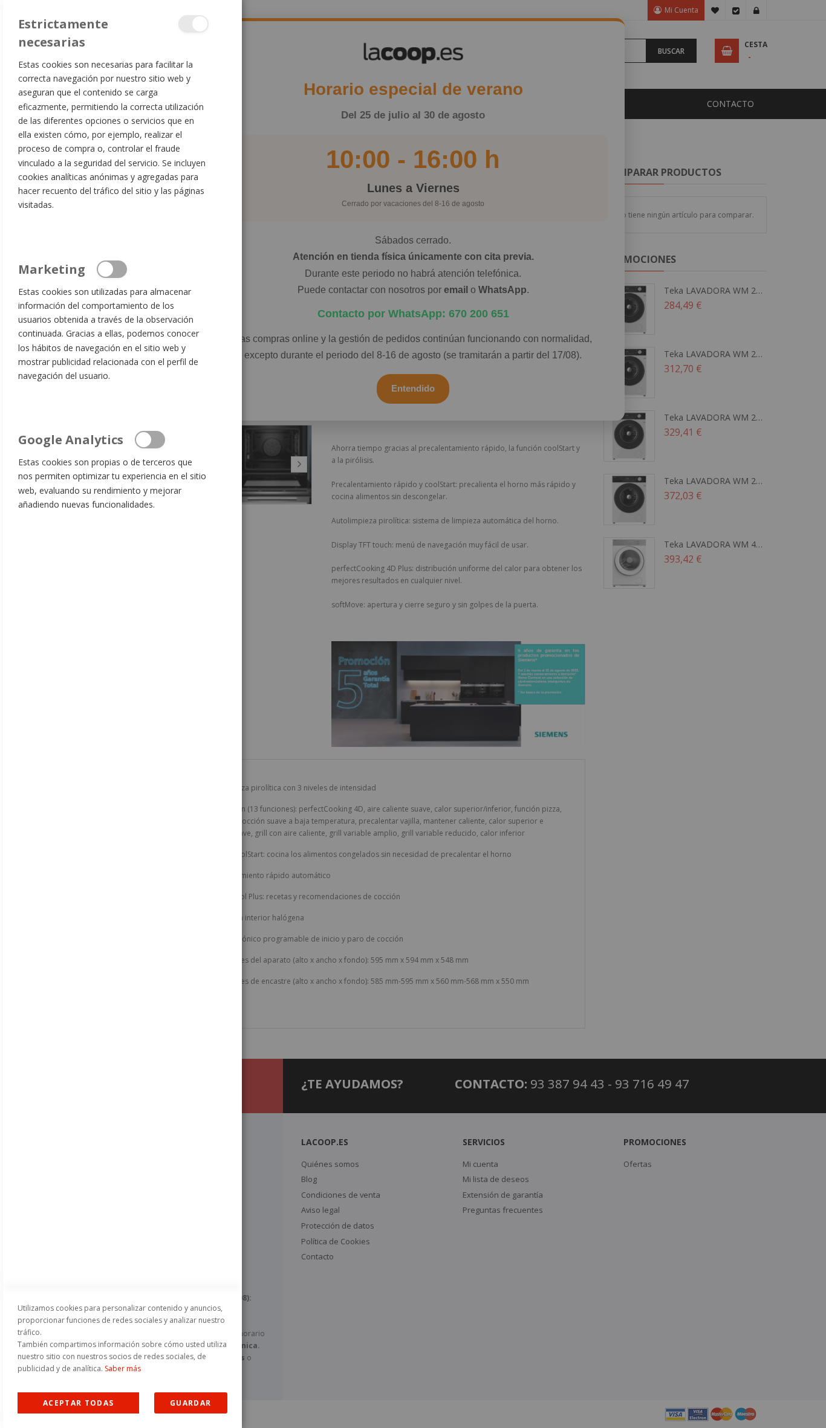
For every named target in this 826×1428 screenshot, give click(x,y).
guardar (190, 1403)
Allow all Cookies (78, 1403)
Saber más (123, 1368)
